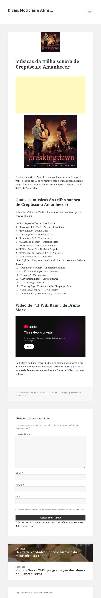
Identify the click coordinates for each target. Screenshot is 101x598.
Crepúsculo (21, 395)
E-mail (20, 485)
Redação (46, 392)
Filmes (56, 392)
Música (63, 392)
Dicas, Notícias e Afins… (30, 10)
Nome (19, 473)
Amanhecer (76, 392)
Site (18, 497)
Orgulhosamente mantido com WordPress (34, 592)
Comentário (23, 434)
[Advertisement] (50, 94)
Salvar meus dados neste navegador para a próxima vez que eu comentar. (51, 509)
